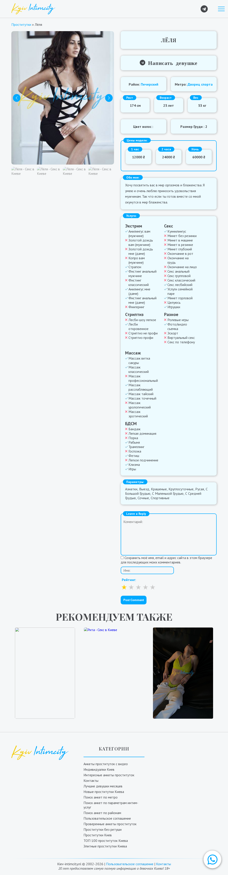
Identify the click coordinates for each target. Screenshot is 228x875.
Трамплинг (136, 447)
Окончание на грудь (178, 260)
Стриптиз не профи (143, 333)
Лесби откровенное (138, 326)
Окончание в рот (180, 253)
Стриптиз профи (140, 337)
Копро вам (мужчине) (136, 260)
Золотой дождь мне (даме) (140, 251)
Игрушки (173, 307)
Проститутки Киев (97, 835)
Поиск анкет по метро (100, 797)
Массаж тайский (140, 394)
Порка (133, 438)
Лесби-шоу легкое (142, 320)
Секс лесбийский (179, 284)
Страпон (134, 267)
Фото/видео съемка (177, 326)
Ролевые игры (178, 320)
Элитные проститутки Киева (105, 846)
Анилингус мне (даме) (139, 291)
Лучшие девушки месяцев (102, 786)
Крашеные (159, 489)
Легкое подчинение (143, 460)
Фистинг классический (138, 282)
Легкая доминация (142, 433)
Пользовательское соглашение (107, 818)
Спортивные (160, 498)
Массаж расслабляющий (140, 387)
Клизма (134, 464)
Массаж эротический (138, 413)
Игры (132, 469)
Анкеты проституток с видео (105, 764)
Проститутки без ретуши (102, 829)
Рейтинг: (129, 579)
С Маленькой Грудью (167, 493)
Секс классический (181, 280)
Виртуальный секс (181, 337)
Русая (199, 489)
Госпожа (134, 451)
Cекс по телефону (181, 342)
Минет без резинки (182, 235)
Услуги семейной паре (180, 291)
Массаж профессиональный (143, 378)
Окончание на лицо (182, 267)
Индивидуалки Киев (98, 769)
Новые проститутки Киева (103, 791)
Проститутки (21, 24)
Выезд (144, 489)
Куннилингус (176, 231)
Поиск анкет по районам (102, 813)
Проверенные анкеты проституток (109, 824)
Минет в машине (180, 240)
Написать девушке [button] (171, 62)
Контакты (90, 780)
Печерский (149, 84)
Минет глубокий (179, 249)
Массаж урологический (139, 404)
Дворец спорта (200, 84)
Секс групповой (179, 276)
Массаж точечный (142, 398)
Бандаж (134, 429)
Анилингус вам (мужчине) (139, 233)
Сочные (143, 498)
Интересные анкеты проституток (108, 775)
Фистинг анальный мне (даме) (142, 300)
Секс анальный (178, 271)
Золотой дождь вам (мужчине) (140, 242)
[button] (212, 859)
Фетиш (133, 455)
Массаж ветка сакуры (139, 360)
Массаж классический (138, 369)
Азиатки (131, 489)
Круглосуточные (181, 489)
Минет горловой (180, 298)
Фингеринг (136, 307)
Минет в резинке (180, 244)
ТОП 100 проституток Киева (105, 840)
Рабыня (134, 442)
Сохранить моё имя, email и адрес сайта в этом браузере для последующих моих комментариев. (166, 559)
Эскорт (172, 333)
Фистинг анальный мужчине (142, 273)
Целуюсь (174, 302)
